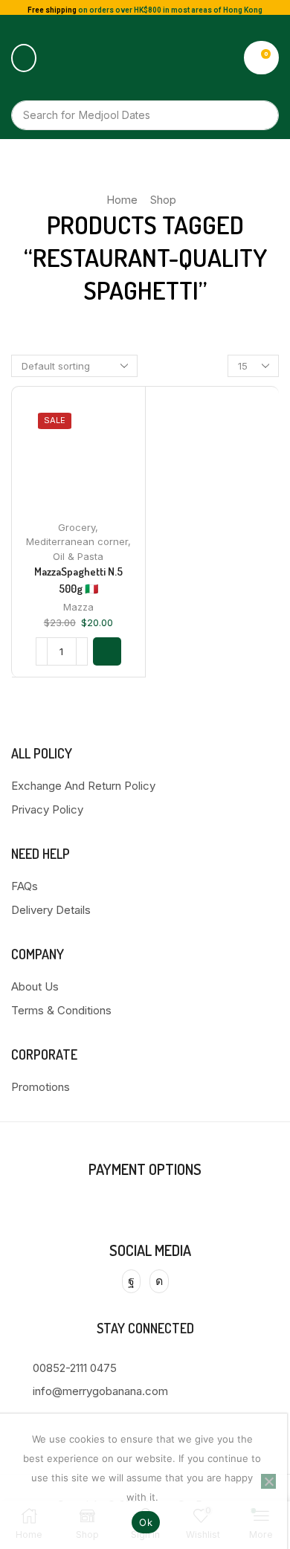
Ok (145, 1522)
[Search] (260, 115)
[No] (268, 1481)
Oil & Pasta (78, 556)
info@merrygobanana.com (100, 1391)
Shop (163, 200)
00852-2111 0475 (75, 1368)
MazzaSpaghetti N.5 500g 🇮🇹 (78, 579)
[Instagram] (159, 1281)
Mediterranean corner (77, 541)
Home (122, 200)
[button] (23, 58)
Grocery (76, 527)
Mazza (78, 607)
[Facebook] (131, 1281)
